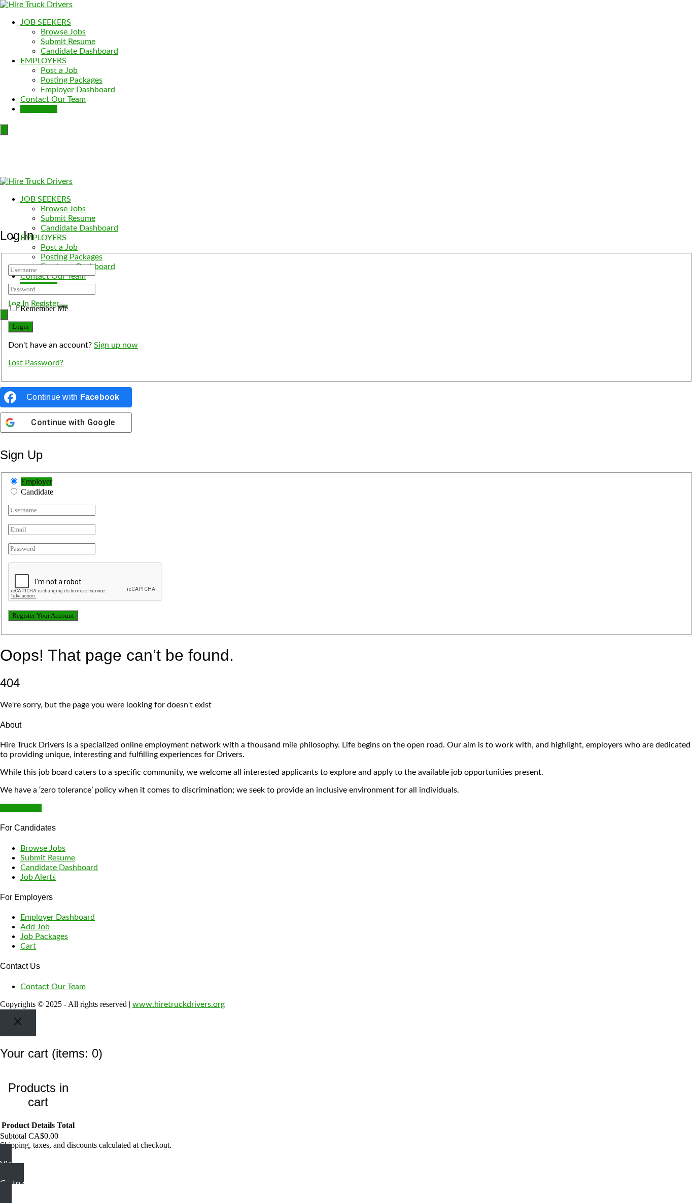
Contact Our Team (53, 99)
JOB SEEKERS (45, 22)
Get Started (21, 808)
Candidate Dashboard (79, 51)
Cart (28, 946)
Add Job (35, 927)
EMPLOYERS (43, 61)
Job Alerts (38, 877)
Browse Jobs (63, 32)
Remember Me (44, 308)
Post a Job (59, 70)
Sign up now (116, 345)
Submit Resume (68, 41)
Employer (36, 481)
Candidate (37, 491)
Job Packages (44, 936)
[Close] (18, 1022)
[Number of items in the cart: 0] (4, 129)
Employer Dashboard (78, 90)
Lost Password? (35, 363)
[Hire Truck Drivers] (36, 5)
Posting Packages (71, 80)
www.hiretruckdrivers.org (178, 1004)
